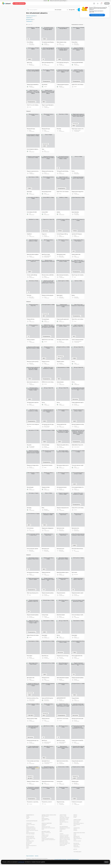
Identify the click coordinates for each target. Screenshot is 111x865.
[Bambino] (63, 203)
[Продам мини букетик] (63, 584)
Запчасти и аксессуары (30, 824)
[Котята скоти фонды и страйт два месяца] (78, 606)
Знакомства (29, 17)
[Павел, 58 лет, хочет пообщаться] (78, 311)
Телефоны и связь (63, 816)
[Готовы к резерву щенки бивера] (33, 752)
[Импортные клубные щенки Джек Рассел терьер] (33, 353)
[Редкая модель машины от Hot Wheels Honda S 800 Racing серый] (78, 120)
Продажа (28, 817)
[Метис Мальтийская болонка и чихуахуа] (78, 540)
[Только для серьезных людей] (78, 457)
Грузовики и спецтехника (30, 829)
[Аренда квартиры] (63, 373)
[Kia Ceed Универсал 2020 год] (63, 225)
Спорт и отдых (76, 822)
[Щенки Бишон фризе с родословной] (63, 564)
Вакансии (75, 816)
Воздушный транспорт (30, 832)
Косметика (44, 825)
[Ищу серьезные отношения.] (48, 457)
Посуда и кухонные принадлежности (48, 839)
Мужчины (75, 829)
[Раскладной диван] (48, 311)
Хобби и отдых (77, 819)
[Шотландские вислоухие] (63, 479)
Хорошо (106, 861)
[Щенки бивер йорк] (78, 203)
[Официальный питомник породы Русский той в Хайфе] (48, 163)
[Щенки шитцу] (33, 54)
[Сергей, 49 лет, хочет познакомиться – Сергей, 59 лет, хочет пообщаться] (63, 710)
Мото (27, 825)
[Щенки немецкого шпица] (63, 34)
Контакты (36, 855)
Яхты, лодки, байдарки (30, 833)
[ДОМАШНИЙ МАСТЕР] (63, 690)
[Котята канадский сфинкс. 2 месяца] (78, 479)
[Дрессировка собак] (33, 669)
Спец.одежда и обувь (45, 819)
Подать (19, 3)
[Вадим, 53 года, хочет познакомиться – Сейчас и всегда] (33, 627)
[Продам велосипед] (63, 793)
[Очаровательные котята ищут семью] (63, 647)
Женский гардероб (45, 816)
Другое (27, 847)
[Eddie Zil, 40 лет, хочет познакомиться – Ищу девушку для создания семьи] (48, 331)
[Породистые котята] (48, 353)
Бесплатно (76, 843)
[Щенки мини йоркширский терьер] (48, 54)
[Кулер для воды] (48, 606)
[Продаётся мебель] (63, 353)
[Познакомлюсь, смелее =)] (48, 793)
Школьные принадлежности (31, 845)
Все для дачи (44, 837)
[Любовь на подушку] (33, 331)
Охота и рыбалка (77, 824)
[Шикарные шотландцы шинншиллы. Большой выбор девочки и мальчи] (33, 457)
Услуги (27, 831)
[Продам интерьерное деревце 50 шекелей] (78, 669)
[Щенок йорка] (33, 183)
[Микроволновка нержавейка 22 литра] (33, 76)
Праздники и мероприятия (64, 837)
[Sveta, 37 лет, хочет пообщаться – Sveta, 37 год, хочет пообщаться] (33, 96)
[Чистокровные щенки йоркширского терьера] (48, 34)
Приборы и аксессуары (46, 826)
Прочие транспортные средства (32, 830)
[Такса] (48, 141)
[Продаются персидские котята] (63, 499)
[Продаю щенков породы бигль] (78, 183)
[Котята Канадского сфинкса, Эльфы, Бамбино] (33, 141)
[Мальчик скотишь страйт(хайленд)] (48, 266)
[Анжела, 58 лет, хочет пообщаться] (78, 499)
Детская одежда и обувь (30, 838)
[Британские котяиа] (63, 520)
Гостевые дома (77, 851)
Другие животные (77, 837)
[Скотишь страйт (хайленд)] (33, 266)
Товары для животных (78, 838)
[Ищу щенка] (33, 436)
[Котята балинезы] (33, 520)
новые (29, 24)
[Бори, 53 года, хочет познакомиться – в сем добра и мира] (78, 266)
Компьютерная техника (64, 819)
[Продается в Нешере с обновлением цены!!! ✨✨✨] (33, 773)
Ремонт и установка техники (65, 839)
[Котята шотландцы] (48, 436)
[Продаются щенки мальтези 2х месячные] (33, 163)
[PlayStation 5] (33, 225)
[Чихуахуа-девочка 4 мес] (63, 416)
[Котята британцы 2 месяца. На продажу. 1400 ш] (63, 54)
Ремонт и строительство (46, 832)
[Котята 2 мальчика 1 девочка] (33, 540)
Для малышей (28, 843)
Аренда (27, 816)
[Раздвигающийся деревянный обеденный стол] (63, 311)
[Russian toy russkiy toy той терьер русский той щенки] (33, 690)
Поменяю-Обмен (77, 846)
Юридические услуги (63, 840)
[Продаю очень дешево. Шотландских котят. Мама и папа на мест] (63, 436)
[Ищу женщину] (48, 76)
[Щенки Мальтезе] (48, 647)
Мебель (43, 833)
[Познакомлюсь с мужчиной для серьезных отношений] (33, 793)
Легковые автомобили (30, 826)
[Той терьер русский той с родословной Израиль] (48, 416)
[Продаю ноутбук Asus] (48, 564)
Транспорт (29, 823)
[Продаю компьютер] (48, 710)
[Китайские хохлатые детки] (78, 793)
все (26, 24)
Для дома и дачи (30, 19)
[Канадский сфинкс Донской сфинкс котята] (78, 752)
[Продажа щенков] (78, 773)
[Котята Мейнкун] (33, 34)
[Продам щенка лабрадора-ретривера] (48, 520)
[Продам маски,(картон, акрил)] (78, 584)
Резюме (75, 817)
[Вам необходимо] (33, 479)
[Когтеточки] (33, 287)
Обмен (27, 818)
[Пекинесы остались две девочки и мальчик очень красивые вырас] (48, 287)
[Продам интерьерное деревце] (33, 606)
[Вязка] (48, 499)
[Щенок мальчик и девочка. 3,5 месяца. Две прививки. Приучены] (33, 373)
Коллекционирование (31, 820)
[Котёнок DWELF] (48, 203)
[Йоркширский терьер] (33, 120)
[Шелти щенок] (78, 564)
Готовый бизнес (63, 829)
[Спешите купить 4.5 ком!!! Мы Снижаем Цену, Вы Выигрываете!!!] (78, 732)
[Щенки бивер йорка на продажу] (63, 669)
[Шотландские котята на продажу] (33, 564)
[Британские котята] (78, 520)
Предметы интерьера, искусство (48, 838)
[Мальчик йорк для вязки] (48, 183)
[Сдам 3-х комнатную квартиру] (78, 331)
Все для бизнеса (64, 826)
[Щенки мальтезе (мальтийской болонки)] (63, 752)
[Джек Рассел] (48, 732)
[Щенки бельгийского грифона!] (33, 246)
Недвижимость (30, 814)
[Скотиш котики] (63, 773)
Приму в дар (76, 845)
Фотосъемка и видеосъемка (65, 843)
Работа (75, 814)
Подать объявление (30, 855)
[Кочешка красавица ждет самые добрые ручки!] (33, 732)
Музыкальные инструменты (79, 823)
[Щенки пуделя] (63, 287)
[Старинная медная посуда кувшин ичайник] (63, 76)
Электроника (29, 21)
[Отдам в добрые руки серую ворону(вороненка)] (78, 394)
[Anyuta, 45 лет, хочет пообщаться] (78, 76)
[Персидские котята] (48, 669)
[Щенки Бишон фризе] (63, 606)
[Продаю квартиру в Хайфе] (33, 710)
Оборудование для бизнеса (65, 827)
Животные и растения (31, 15)
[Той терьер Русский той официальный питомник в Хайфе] (63, 163)
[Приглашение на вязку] (63, 246)
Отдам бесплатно (77, 844)
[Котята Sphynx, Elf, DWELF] (33, 203)
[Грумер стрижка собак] (78, 246)
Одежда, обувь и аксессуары (49, 814)
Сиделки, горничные (63, 844)
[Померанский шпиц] (33, 311)
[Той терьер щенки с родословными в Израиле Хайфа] (33, 394)
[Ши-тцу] (78, 353)
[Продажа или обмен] (48, 479)
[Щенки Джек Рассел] (48, 752)
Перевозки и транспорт (64, 836)
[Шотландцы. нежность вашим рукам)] (63, 331)
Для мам (27, 844)
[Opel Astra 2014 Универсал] (78, 225)
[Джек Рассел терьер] (48, 246)
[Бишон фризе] (48, 627)
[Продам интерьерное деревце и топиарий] (48, 584)
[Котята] (78, 163)
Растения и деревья (77, 840)
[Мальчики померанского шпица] (78, 416)
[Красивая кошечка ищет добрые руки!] (78, 710)
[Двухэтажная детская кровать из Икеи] (63, 266)
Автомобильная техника (64, 818)
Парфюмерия (44, 824)
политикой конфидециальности (73, 859)
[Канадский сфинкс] (78, 690)
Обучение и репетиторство (65, 838)
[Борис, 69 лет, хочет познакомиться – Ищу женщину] (63, 183)
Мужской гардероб (45, 818)
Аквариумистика (76, 836)
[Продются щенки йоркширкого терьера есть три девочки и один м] (48, 96)
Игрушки (27, 839)
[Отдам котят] (48, 225)
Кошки (75, 835)
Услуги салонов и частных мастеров (48, 827)
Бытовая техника (45, 836)
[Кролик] (78, 287)
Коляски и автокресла (30, 837)
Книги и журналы (77, 820)
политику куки (21, 861)
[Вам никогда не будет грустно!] (63, 457)
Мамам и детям (30, 836)
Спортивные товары (30, 840)
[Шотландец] (33, 499)
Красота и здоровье (47, 823)
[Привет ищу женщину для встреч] (33, 584)
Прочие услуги (62, 845)
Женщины (75, 830)
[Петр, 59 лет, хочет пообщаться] (33, 416)
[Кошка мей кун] (78, 34)
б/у (31, 24)
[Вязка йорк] (63, 120)
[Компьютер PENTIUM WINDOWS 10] (78, 54)
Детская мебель (29, 842)
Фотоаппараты (62, 820)
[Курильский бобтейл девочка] (48, 690)
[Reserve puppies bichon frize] (78, 647)
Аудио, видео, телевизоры (64, 817)
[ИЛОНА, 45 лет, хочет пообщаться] (48, 373)
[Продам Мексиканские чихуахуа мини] (48, 773)
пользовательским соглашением (60, 859)
